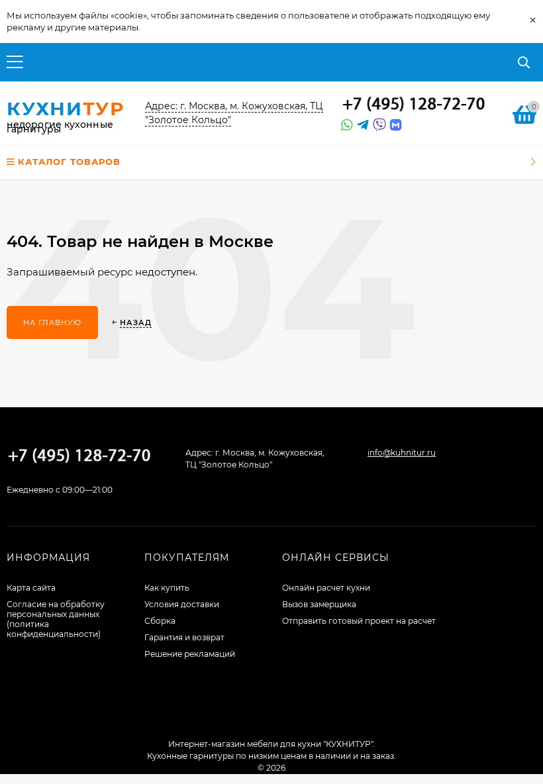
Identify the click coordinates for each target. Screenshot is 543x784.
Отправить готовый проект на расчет (359, 621)
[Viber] (377, 125)
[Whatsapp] (345, 125)
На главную (52, 322)
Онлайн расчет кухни (326, 588)
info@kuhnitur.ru (402, 453)
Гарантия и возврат (184, 637)
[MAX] (396, 125)
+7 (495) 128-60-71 (414, 104)
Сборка (159, 621)
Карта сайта (31, 588)
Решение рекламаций (189, 654)
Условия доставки (181, 604)
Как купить (166, 588)
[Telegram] (361, 125)
